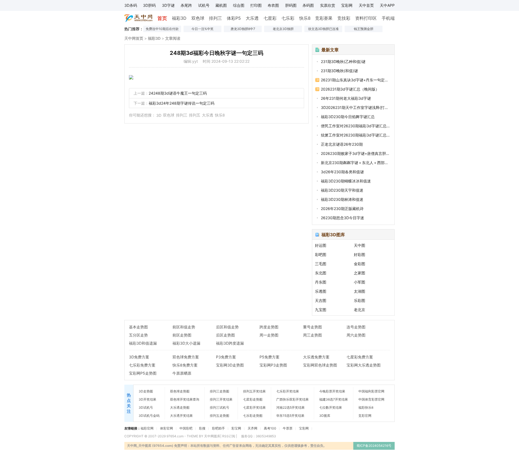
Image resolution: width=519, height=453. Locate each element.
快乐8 (305, 18)
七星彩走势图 (252, 399)
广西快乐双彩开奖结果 (292, 399)
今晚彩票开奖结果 (332, 391)
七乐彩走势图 (252, 416)
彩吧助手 (218, 428)
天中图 (359, 245)
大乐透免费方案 (316, 357)
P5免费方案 (270, 357)
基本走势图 (138, 327)
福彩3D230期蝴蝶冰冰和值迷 (346, 181)
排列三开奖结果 (221, 399)
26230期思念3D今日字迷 (342, 217)
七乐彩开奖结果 (287, 391)
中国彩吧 (185, 428)
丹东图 (320, 282)
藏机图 (221, 5)
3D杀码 (130, 5)
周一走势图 (269, 335)
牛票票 (287, 428)
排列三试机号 (219, 407)
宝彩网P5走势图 (143, 373)
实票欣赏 (327, 5)
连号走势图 (356, 327)
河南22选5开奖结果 (290, 407)
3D (158, 115)
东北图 (320, 273)
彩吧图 (320, 254)
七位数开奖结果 (330, 407)
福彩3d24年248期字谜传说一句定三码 (181, 103)
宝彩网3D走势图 (230, 365)
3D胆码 (149, 5)
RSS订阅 (228, 436)
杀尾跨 (186, 5)
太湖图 (359, 291)
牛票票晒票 (181, 373)
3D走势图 (146, 391)
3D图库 (324, 416)
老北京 (359, 309)
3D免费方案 (139, 357)
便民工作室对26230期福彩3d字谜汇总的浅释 (356, 126)
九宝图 (320, 309)
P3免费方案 (226, 357)
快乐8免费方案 (185, 365)
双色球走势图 (179, 391)
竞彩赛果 (323, 18)
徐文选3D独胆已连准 (323, 29)
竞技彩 (343, 18)
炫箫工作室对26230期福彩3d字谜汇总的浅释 (356, 135)
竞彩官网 (364, 416)
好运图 (320, 245)
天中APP (387, 5)
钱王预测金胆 (363, 29)
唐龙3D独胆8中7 (243, 29)
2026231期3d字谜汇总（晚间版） (350, 89)
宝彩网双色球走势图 (320, 365)
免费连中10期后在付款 (162, 29)
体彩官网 (166, 428)
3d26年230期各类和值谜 (342, 171)
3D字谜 (168, 5)
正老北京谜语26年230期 (342, 144)
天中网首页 (133, 38)
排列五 (194, 115)
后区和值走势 (227, 327)
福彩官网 (147, 428)
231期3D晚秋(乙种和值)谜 (343, 61)
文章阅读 (172, 38)
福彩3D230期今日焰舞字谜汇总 (348, 116)
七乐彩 (287, 18)
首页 (162, 18)
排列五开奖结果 (254, 391)
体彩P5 (234, 18)
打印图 (256, 5)
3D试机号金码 (149, 416)
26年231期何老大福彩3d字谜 (346, 98)
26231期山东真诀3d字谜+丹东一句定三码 (356, 80)
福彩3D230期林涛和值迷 (342, 199)
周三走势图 (312, 335)
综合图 (238, 5)
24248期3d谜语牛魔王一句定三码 (178, 93)
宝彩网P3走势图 (273, 365)
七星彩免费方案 (360, 357)
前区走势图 (181, 335)
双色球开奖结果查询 (184, 399)
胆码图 (291, 5)
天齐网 (252, 428)
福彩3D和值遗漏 (143, 343)
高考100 (270, 428)
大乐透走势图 (179, 407)
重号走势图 (312, 327)
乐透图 (320, 291)
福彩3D (179, 18)
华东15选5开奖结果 (290, 416)
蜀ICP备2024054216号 (374, 446)
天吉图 (320, 300)
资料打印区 (366, 18)
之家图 (359, 273)
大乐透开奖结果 (181, 416)
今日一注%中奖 (202, 29)
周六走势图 (356, 335)
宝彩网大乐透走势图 (364, 365)
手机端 (388, 18)
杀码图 (308, 5)
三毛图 (320, 263)
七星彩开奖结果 (254, 407)
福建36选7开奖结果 (333, 399)
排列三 (215, 18)
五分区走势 (138, 335)
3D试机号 (146, 407)
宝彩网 (346, 5)
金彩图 (359, 263)
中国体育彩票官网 (371, 399)
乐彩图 (359, 300)
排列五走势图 (219, 416)
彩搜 (202, 428)
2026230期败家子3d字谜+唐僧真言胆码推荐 (356, 153)
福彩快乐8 (365, 407)
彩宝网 (236, 428)
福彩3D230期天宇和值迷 (342, 190)
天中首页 (366, 5)
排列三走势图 (219, 391)
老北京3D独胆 (283, 29)
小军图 (359, 282)
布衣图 (273, 5)
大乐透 (252, 18)
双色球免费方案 (185, 357)
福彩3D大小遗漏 (186, 343)
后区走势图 (225, 335)
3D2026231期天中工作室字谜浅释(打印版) (356, 107)
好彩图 (359, 254)
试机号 (203, 5)
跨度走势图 (269, 327)
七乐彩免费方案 (142, 365)
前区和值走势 (183, 327)
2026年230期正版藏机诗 (342, 208)
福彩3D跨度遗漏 (230, 343)
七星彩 (270, 18)
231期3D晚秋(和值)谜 (339, 70)
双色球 (197, 18)
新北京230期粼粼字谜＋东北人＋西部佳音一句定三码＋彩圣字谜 (356, 162)
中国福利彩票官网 (371, 391)
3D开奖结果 (147, 399)
